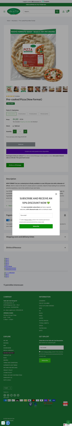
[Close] (56, 194)
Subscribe (36, 226)
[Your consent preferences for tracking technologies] (3, 423)
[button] (67, 425)
